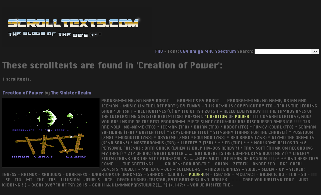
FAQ (159, 51)
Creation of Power (23, 92)
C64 (184, 51)
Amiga (196, 51)
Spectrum (225, 51)
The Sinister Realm (71, 92)
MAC (209, 51)
